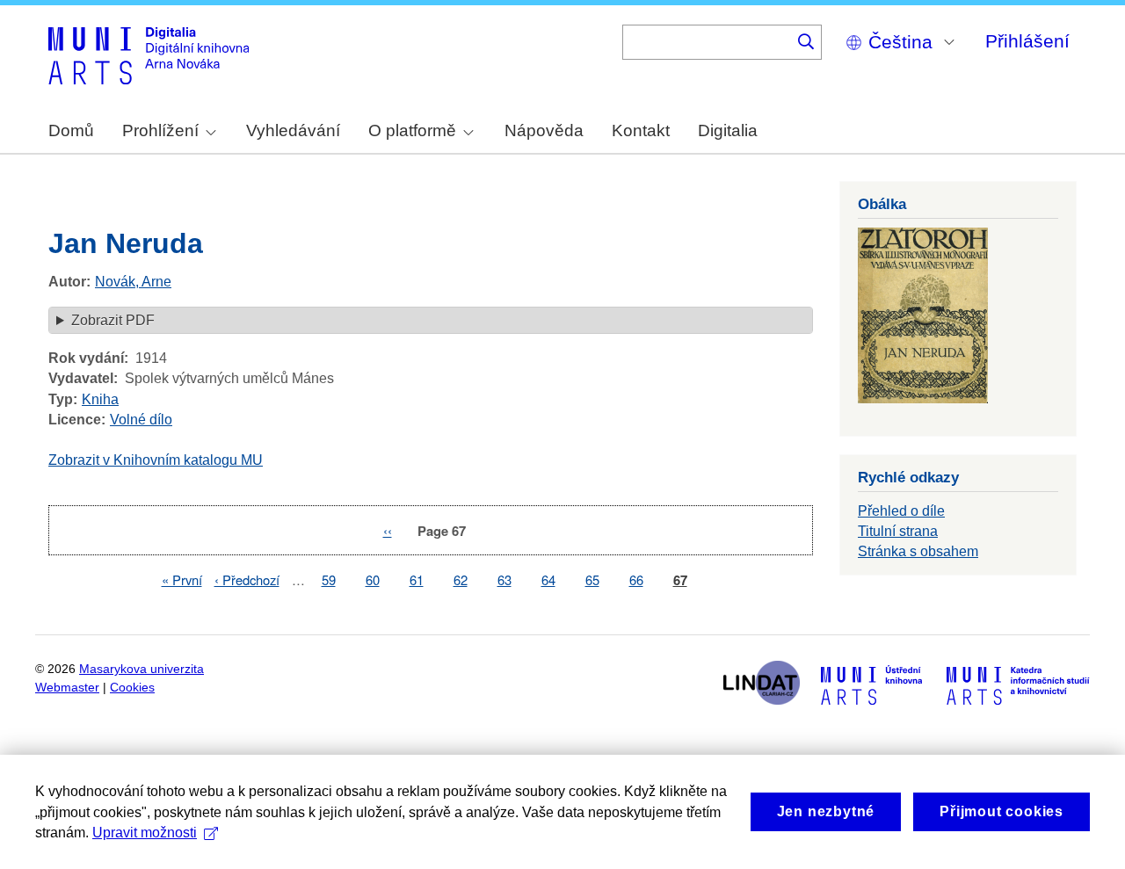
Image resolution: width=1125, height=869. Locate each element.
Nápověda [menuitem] (544, 130)
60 (373, 579)
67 (680, 580)
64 (548, 579)
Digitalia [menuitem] (728, 130)
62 (461, 579)
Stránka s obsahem (918, 551)
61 (417, 579)
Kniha (100, 399)
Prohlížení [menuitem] (160, 130)
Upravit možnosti (144, 832)
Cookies (132, 687)
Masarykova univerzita (141, 669)
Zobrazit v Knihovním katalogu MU (155, 460)
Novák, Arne (133, 281)
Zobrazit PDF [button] (113, 320)
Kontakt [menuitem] (641, 130)
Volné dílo (141, 419)
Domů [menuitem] (71, 130)
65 (592, 579)
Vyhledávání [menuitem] (293, 130)
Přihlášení (1027, 41)
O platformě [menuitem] (412, 130)
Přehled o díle (901, 510)
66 (636, 579)
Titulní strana (898, 531)
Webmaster (67, 687)
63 (504, 579)
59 (329, 579)
